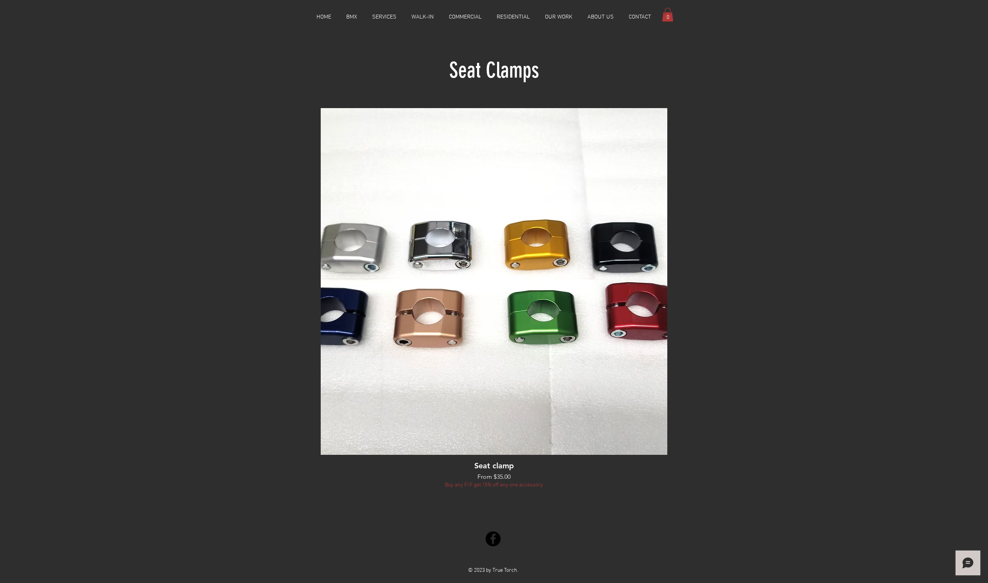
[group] (494, 299)
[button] (667, 15)
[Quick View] (494, 281)
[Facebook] (493, 538)
